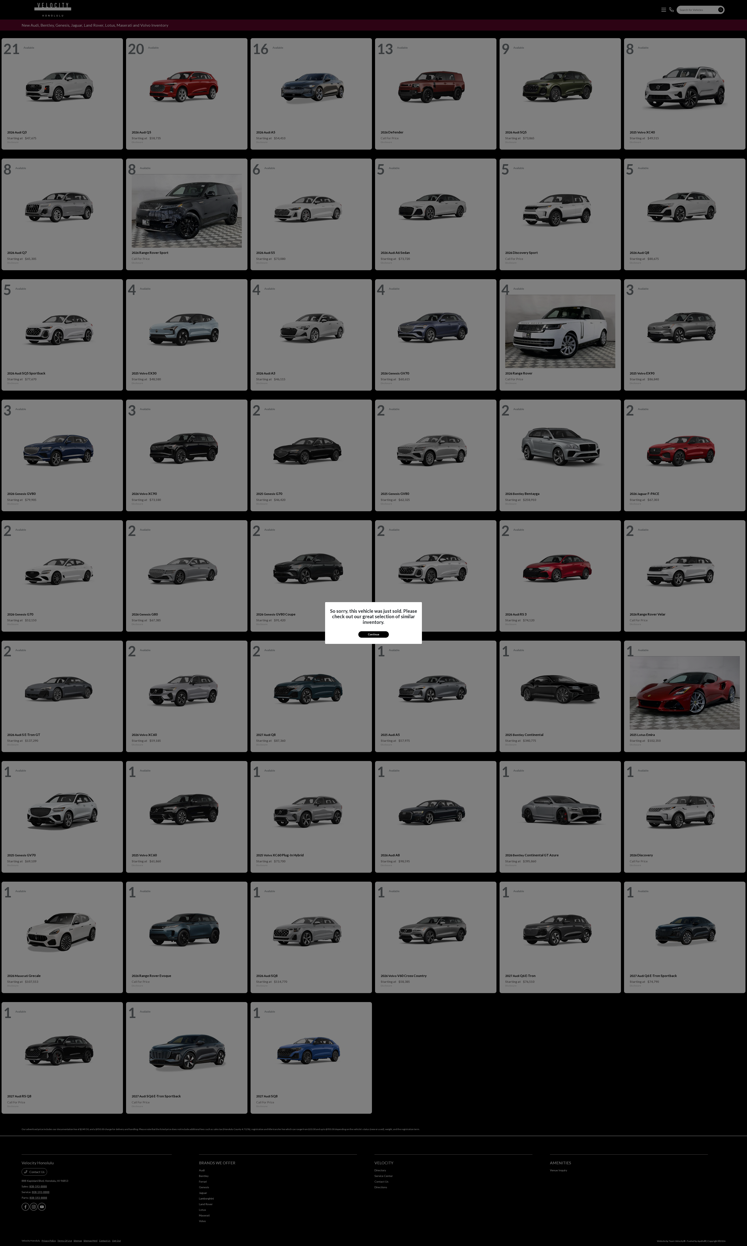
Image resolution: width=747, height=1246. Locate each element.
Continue (373, 634)
